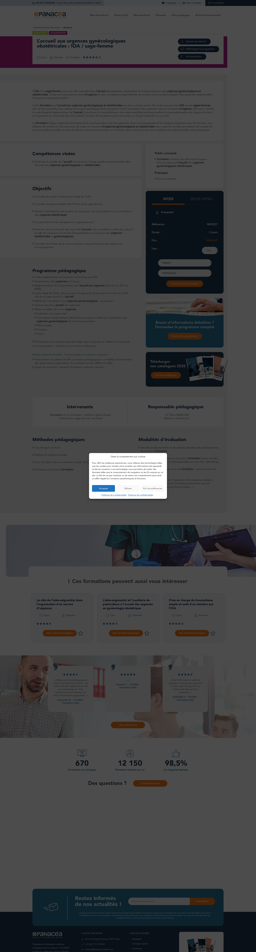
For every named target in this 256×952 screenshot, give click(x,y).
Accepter (103, 488)
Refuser (128, 488)
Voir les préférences (152, 488)
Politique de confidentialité (114, 495)
